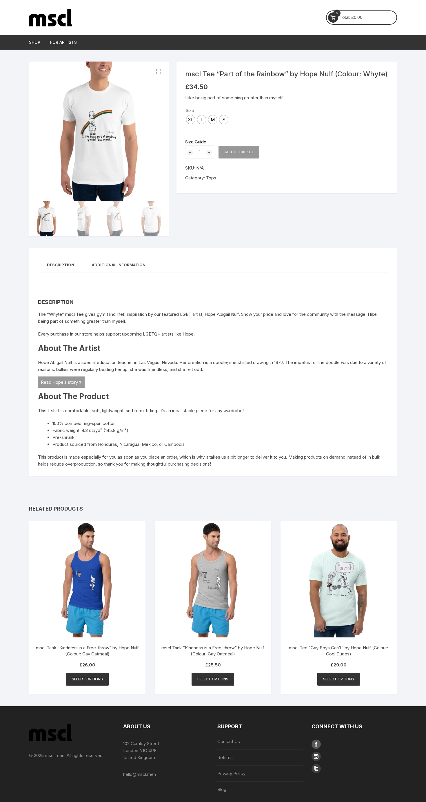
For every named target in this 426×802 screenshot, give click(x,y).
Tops (211, 178)
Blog (221, 789)
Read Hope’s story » (61, 382)
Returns (225, 757)
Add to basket (239, 152)
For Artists (63, 42)
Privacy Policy (231, 773)
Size (190, 110)
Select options (87, 679)
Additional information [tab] (118, 264)
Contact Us (228, 741)
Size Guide (195, 142)
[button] (158, 71)
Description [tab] (60, 264)
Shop (34, 42)
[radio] (190, 119)
